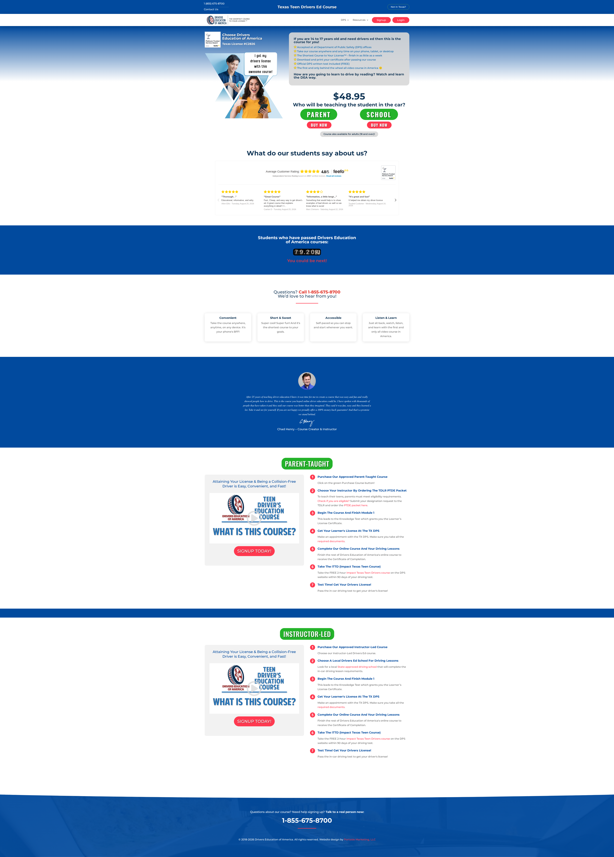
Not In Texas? (398, 6)
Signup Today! (254, 551)
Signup (381, 20)
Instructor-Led (307, 634)
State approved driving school (357, 666)
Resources (359, 19)
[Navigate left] (218, 200)
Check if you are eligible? (334, 501)
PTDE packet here (355, 505)
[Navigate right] (396, 200)
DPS (343, 19)
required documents (331, 541)
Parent (319, 114)
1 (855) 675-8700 (214, 3)
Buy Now (319, 125)
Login (401, 20)
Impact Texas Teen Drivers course (368, 572)
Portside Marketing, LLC (359, 839)
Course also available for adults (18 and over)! (349, 134)
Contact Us (211, 9)
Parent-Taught (307, 464)
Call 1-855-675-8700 (319, 292)
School (378, 114)
